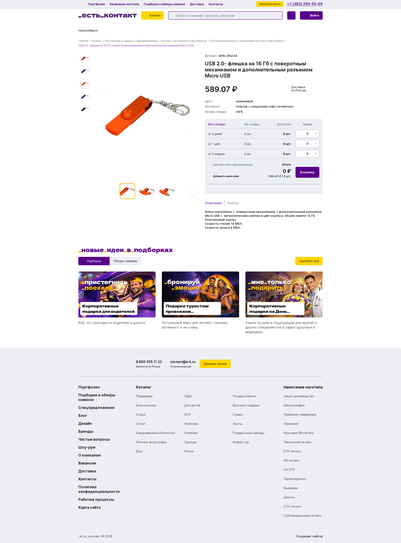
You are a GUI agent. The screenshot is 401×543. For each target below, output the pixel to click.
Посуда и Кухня (244, 396)
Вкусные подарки (246, 405)
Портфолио (96, 4)
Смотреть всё (309, 261)
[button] (311, 15)
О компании (89, 455)
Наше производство (299, 396)
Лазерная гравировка (300, 414)
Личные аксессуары (151, 442)
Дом (139, 451)
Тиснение (291, 424)
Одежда (190, 442)
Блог (82, 415)
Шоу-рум (86, 447)
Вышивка (290, 488)
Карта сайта (89, 507)
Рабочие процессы (96, 499)
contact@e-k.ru (182, 362)
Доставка (197, 4)
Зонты (237, 424)
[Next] (193, 191)
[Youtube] (318, 364)
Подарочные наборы (248, 433)
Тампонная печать (297, 442)
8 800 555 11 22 (149, 362)
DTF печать (292, 451)
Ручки (188, 451)
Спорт (140, 424)
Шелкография (294, 405)
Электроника (146, 405)
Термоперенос (295, 479)
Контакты (216, 4)
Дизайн (85, 423)
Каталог (143, 387)
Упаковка (191, 424)
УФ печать (291, 460)
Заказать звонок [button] (215, 363)
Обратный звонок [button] (269, 4)
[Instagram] (310, 364)
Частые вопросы (94, 439)
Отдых (141, 414)
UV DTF (289, 470)
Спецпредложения (96, 407)
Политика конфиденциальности (99, 489)
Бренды (85, 431)
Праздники (144, 396)
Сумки (237, 414)
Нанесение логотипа (124, 4)
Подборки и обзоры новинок (164, 4)
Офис (188, 396)
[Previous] (101, 191)
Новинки (191, 433)
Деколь (289, 497)
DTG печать (292, 506)
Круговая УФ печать (299, 433)
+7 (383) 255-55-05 (305, 4)
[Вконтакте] (302, 364)
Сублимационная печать (302, 516)
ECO (187, 414)
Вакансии (87, 463)
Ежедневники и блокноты (155, 433)
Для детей (192, 405)
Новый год (241, 442)
